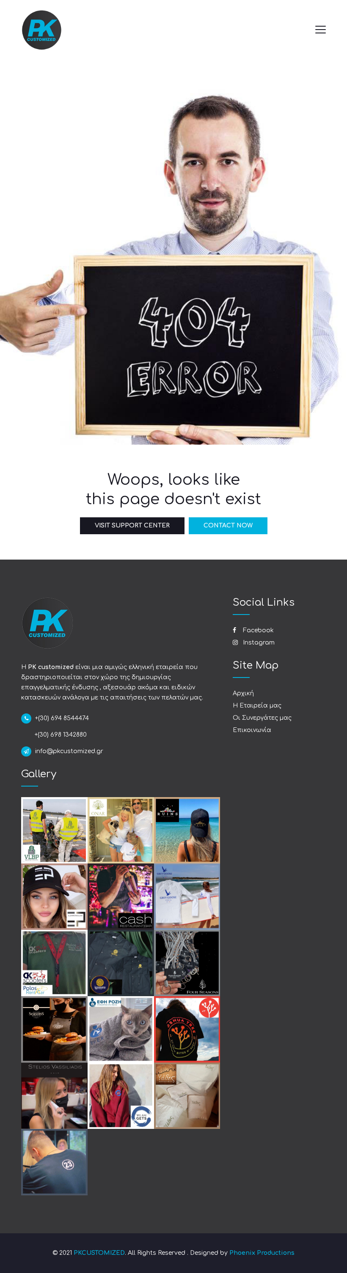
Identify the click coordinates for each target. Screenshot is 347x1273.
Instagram (258, 642)
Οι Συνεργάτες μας (262, 718)
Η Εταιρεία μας (257, 705)
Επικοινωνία (252, 730)
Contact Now (228, 525)
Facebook (257, 630)
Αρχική (243, 693)
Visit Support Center (132, 525)
